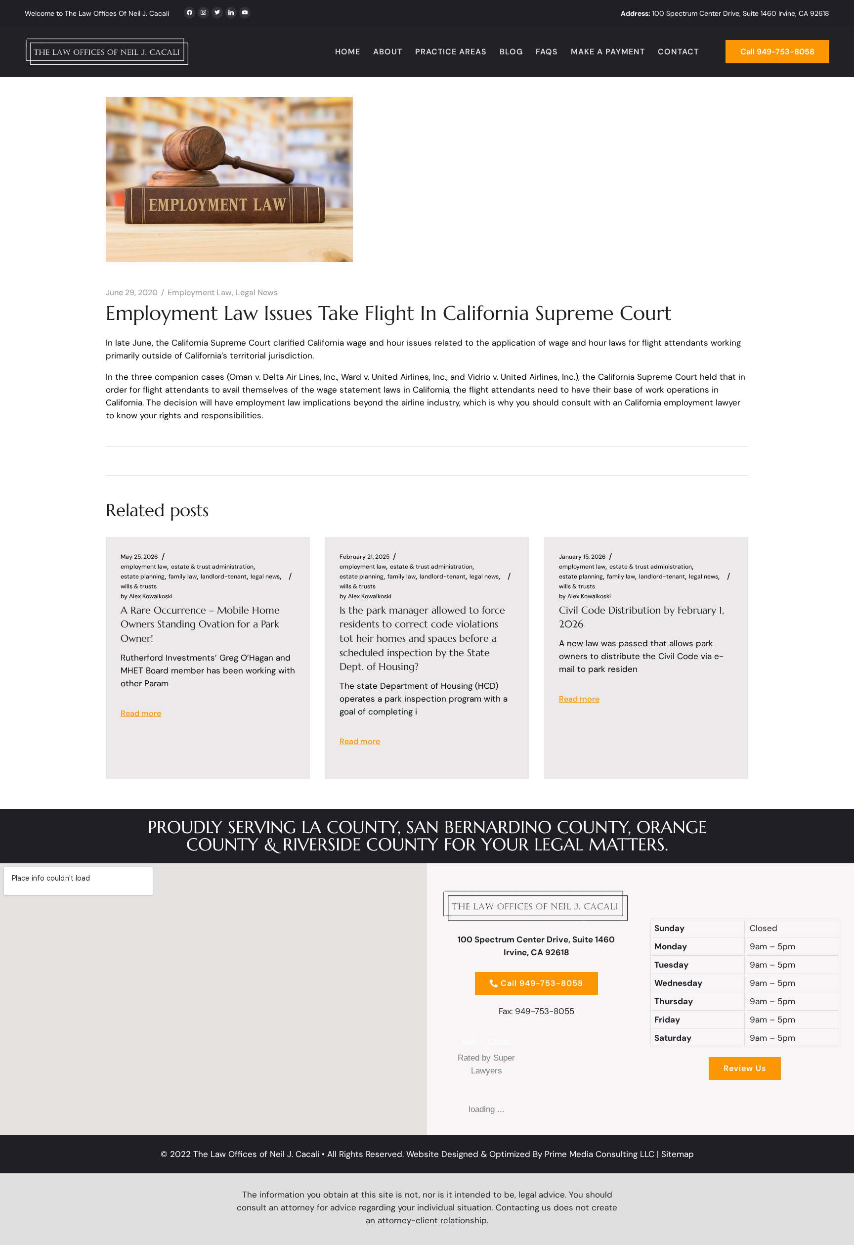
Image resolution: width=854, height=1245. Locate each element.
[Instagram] (217, 11)
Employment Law (200, 293)
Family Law (183, 576)
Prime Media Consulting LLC (599, 1154)
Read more (141, 713)
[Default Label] (231, 11)
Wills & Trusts (139, 586)
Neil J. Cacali (486, 1042)
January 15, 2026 (582, 557)
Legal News (257, 293)
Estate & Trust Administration (212, 567)
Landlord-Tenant (224, 576)
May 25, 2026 (139, 557)
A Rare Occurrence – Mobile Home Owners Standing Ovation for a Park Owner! (200, 624)
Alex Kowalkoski (146, 596)
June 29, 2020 (132, 293)
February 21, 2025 (364, 557)
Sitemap (677, 1154)
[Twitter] (203, 11)
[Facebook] (189, 11)
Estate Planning (143, 576)
